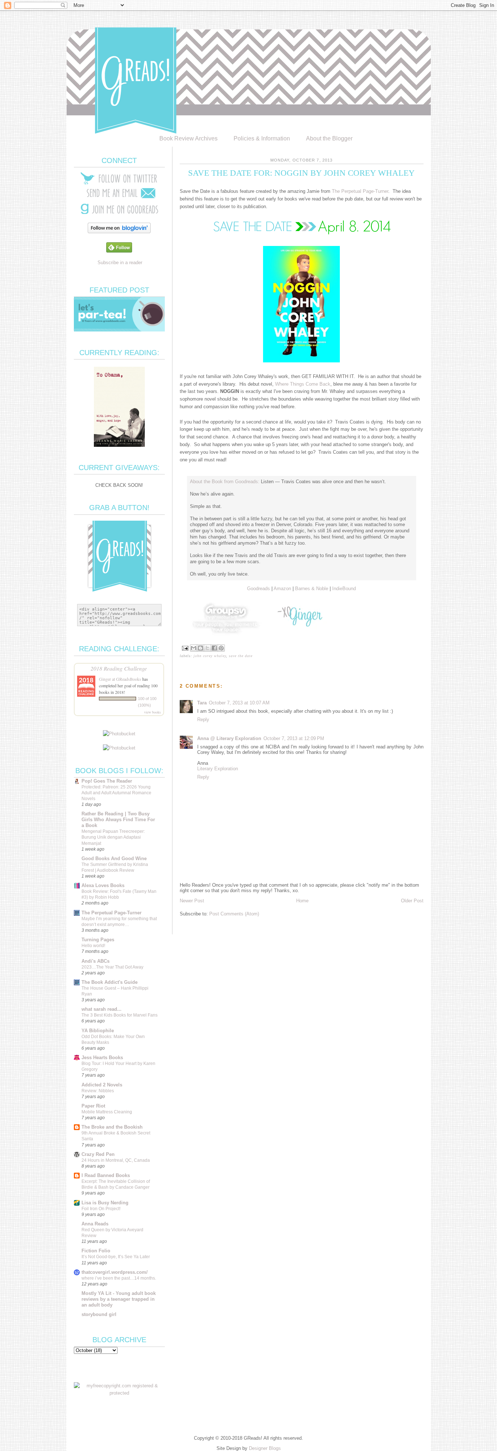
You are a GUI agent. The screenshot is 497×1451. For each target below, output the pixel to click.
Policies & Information (262, 138)
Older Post (412, 900)
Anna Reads (94, 1224)
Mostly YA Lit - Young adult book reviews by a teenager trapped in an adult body (118, 1299)
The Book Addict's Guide (109, 982)
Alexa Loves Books (102, 885)
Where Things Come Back (302, 384)
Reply (203, 719)
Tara (202, 702)
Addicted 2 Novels (101, 1085)
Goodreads (258, 588)
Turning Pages (97, 939)
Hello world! (93, 945)
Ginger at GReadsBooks (120, 679)
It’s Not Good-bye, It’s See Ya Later (115, 1256)
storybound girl (98, 1314)
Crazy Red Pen (98, 1154)
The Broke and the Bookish (112, 1127)
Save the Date (241, 656)
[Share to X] (207, 648)
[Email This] (193, 648)
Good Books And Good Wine (114, 858)
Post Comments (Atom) (234, 914)
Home (302, 900)
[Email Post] (185, 647)
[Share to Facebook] (214, 648)
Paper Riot (93, 1106)
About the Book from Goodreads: (224, 481)
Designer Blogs (265, 1448)
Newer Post (192, 900)
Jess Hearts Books (102, 1057)
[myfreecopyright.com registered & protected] (119, 1393)
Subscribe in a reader (120, 262)
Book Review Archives (188, 138)
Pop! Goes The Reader (106, 781)
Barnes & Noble (311, 588)
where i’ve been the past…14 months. (118, 1278)
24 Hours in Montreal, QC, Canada (115, 1160)
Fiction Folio (95, 1250)
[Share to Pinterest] (221, 648)
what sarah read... (101, 1009)
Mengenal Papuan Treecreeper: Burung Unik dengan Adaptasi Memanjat (113, 837)
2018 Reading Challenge (119, 668)
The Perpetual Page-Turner (360, 191)
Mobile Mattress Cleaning (106, 1111)
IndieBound (344, 588)
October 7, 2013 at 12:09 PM (293, 738)
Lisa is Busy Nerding (104, 1202)
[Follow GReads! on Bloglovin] (119, 231)
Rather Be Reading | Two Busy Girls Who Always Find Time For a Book (118, 819)
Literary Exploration (217, 768)
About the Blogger (329, 138)
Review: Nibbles (97, 1090)
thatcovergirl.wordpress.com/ (114, 1272)
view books (152, 712)
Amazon (282, 588)
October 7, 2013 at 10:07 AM (239, 702)
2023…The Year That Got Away (112, 967)
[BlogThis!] (200, 648)
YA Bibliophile (97, 1030)
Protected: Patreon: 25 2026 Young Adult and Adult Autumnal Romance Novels (116, 792)
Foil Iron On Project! (100, 1208)
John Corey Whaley (210, 656)
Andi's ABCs (95, 961)
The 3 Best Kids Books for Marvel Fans (119, 1015)
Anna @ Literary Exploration (229, 738)
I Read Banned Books (105, 1175)
